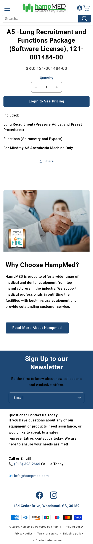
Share (49, 161)
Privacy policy (23, 533)
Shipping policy (73, 533)
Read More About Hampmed (37, 328)
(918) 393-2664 (27, 464)
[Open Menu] (7, 9)
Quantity (46, 78)
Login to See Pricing (46, 101)
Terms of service (47, 533)
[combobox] (40, 18)
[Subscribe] (79, 397)
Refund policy (75, 526)
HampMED (27, 526)
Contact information (49, 540)
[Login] (79, 9)
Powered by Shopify (48, 526)
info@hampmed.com (31, 476)
